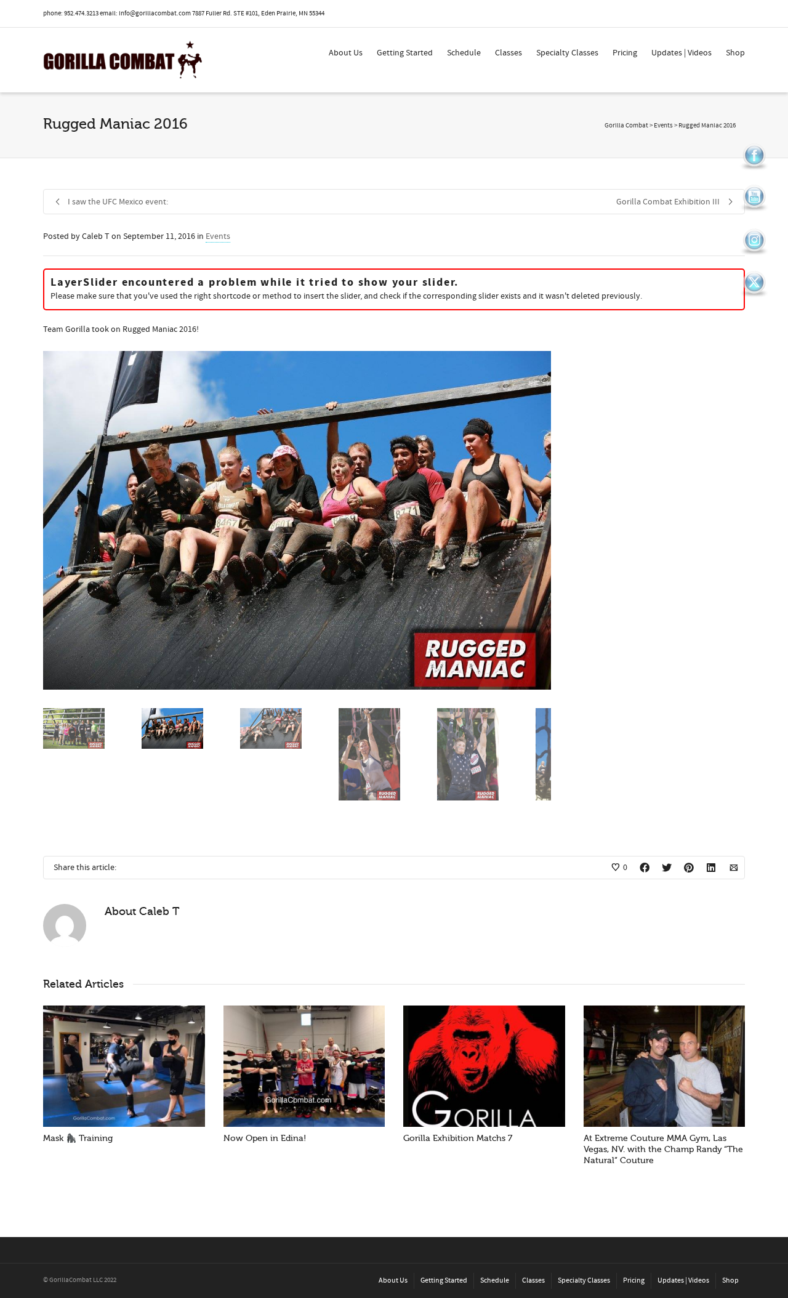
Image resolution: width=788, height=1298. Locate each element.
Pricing (625, 52)
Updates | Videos (681, 52)
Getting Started (405, 52)
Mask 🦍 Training (78, 1138)
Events (218, 236)
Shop (735, 52)
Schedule (464, 52)
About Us (346, 52)
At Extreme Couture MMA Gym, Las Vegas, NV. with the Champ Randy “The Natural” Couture (663, 1149)
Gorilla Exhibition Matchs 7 (457, 1138)
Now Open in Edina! (264, 1138)
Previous (54, 520)
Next (540, 520)
